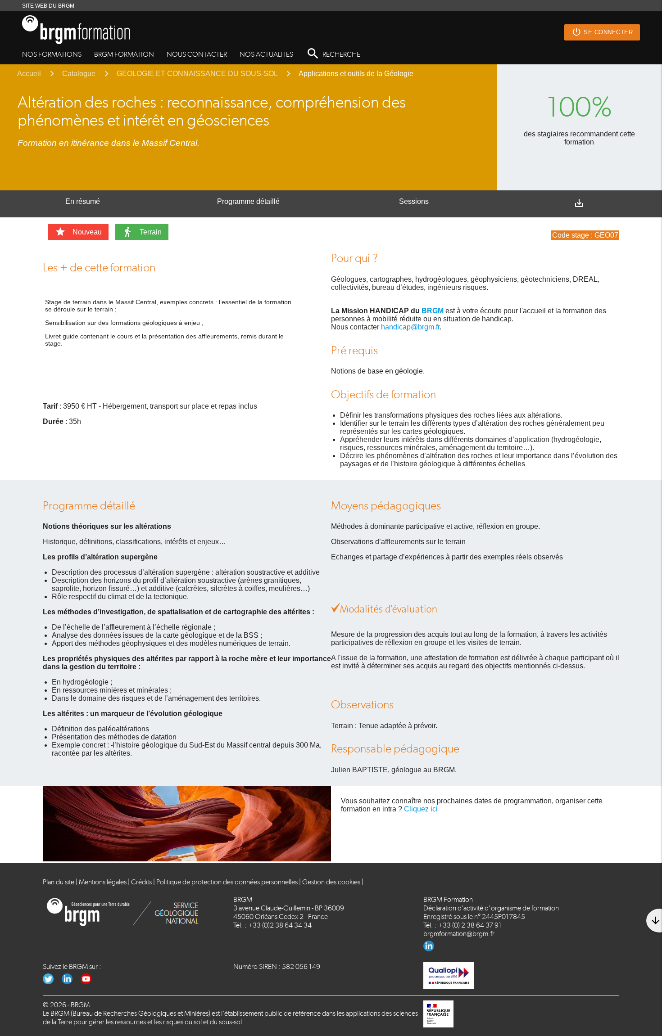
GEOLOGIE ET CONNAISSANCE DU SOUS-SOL (197, 73)
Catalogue (78, 73)
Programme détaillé (248, 201)
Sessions (414, 201)
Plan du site (58, 882)
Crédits (141, 882)
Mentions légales (103, 882)
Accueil (29, 73)
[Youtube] (89, 981)
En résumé (82, 201)
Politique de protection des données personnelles (227, 882)
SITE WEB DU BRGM (48, 6)
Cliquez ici (421, 809)
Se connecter (602, 32)
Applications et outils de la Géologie (356, 73)
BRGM (433, 311)
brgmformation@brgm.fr (458, 933)
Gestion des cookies (331, 882)
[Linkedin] (432, 949)
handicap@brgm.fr (410, 327)
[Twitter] (52, 981)
